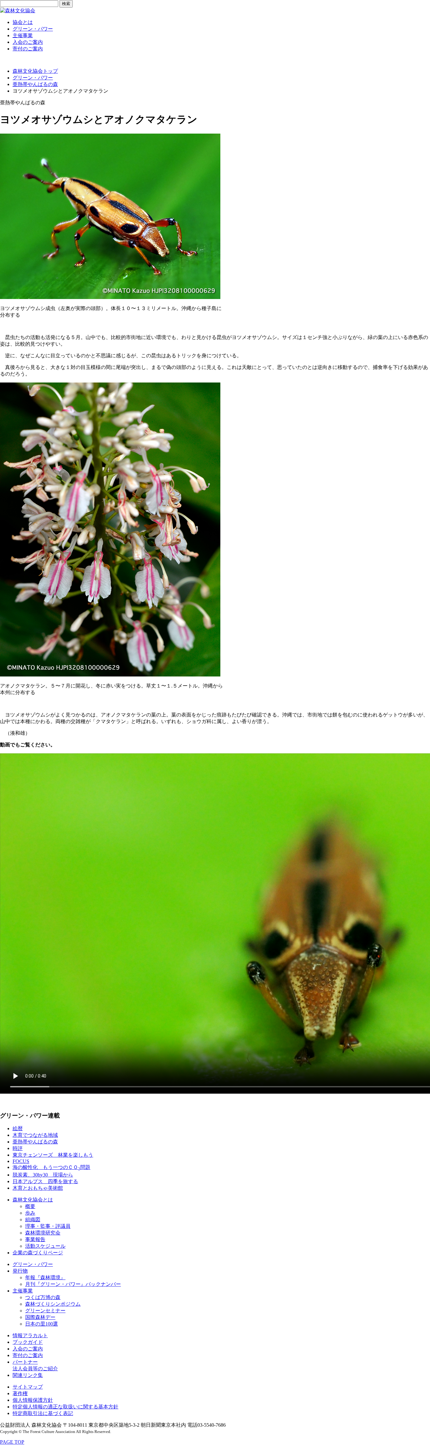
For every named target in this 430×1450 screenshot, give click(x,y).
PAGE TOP (12, 1442)
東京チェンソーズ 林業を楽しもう (53, 1155)
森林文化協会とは (33, 1199)
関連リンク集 (28, 1375)
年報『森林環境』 (45, 1277)
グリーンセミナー (45, 1310)
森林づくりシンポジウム (53, 1304)
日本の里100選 (41, 1323)
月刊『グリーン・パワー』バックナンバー (73, 1284)
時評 (18, 1148)
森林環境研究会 (42, 1232)
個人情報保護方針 (33, 1400)
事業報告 (35, 1239)
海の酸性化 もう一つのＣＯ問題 (51, 1167)
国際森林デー (40, 1317)
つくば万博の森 (42, 1297)
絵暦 (18, 1128)
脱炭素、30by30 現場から (43, 1174)
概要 (30, 1206)
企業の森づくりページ (38, 1252)
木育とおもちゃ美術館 (38, 1188)
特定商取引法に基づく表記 (43, 1413)
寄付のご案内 (28, 48)
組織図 (32, 1219)
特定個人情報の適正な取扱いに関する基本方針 (65, 1406)
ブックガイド (28, 1342)
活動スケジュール (45, 1246)
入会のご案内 (28, 42)
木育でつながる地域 (35, 1135)
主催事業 (23, 35)
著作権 (20, 1393)
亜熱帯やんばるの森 (35, 84)
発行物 (20, 1271)
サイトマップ (28, 1387)
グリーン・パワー (33, 29)
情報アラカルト (30, 1335)
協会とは (23, 22)
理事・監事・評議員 (48, 1226)
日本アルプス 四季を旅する (45, 1181)
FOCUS (21, 1161)
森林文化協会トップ (35, 71)
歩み (30, 1213)
